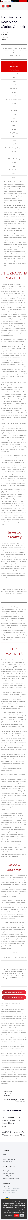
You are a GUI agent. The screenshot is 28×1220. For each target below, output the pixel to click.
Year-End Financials (8, 1173)
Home (4, 1154)
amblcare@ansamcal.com (10, 1187)
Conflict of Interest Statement (11, 1178)
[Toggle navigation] (22, 6)
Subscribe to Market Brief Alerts (14, 997)
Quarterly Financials (8, 1171)
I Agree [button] (16, 1215)
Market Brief (4, 39)
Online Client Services (9, 1159)
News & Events (7, 1157)
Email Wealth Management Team (14, 992)
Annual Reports (7, 1176)
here (14, 1203)
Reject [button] (21, 1215)
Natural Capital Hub (8, 1162)
